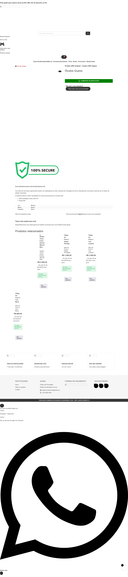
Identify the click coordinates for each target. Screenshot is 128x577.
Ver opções (43, 286)
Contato (92, 61)
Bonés (75, 61)
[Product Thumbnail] (59, 71)
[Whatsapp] (106, 386)
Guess (33, 207)
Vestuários (63, 61)
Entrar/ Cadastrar (5, 36)
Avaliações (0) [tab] (40, 186)
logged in (81, 214)
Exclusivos (56, 61)
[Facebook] (96, 386)
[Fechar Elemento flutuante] (2, 405)
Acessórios (82, 61)
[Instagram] (101, 386)
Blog (88, 61)
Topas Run (36, 61)
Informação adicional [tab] (29, 186)
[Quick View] (41, 281)
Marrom (33, 205)
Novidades (43, 61)
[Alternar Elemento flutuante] (1, 573)
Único (32, 209)
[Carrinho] (64, 57)
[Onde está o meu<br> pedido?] (2, 44)
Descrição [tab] (18, 186)
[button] (50, 61)
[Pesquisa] (88, 33)
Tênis (70, 61)
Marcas (49, 61)
